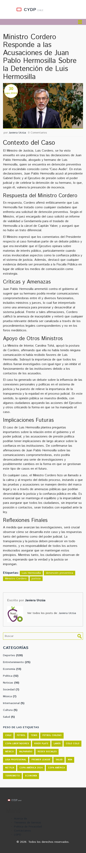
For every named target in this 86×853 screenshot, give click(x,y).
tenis (34, 735)
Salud (9, 717)
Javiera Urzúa (17, 133)
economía (31, 775)
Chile (8, 735)
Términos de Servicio (27, 823)
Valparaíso (25, 751)
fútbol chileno (52, 735)
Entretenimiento (16, 662)
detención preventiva (59, 573)
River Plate (41, 743)
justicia (36, 579)
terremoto (12, 775)
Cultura (10, 710)
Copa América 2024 (31, 767)
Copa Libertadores (17, 743)
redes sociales (47, 751)
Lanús (57, 743)
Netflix (9, 767)
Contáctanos (22, 831)
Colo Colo (72, 743)
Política (10, 676)
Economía (12, 669)
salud (59, 759)
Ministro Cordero (16, 579)
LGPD (17, 835)
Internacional (13, 703)
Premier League (40, 759)
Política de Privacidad (28, 827)
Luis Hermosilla (31, 573)
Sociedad (11, 690)
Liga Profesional (15, 759)
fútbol (21, 735)
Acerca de (20, 819)
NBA (70, 759)
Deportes (13, 655)
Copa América (56, 767)
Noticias (11, 683)
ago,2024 (11, 93)
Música (9, 696)
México (9, 751)
